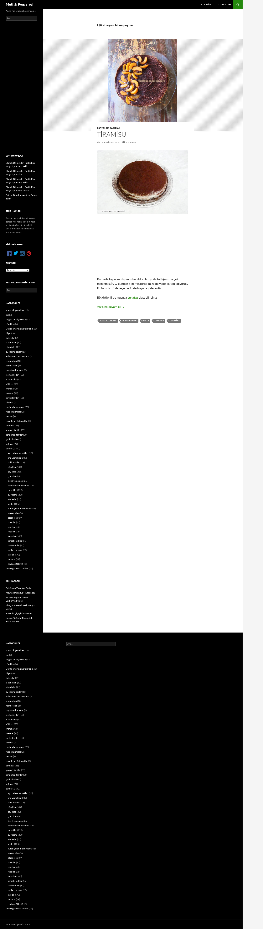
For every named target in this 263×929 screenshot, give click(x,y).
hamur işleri (12, 365)
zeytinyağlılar (14, 564)
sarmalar (10, 425)
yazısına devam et (111, 306)
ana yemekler (14, 458)
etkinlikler (11, 347)
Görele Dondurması (16, 195)
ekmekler (12, 490)
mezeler (9, 393)
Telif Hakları (223, 4)
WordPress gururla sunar (18, 924)
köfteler (9, 384)
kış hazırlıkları (12, 375)
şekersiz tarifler (13, 430)
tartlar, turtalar (15, 550)
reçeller (11, 532)
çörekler (10, 324)
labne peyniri (129, 321)
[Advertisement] (142, 245)
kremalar (10, 389)
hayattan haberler (14, 370)
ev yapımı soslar (14, 352)
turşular (11, 559)
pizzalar (9, 402)
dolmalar (10, 338)
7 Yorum (131, 142)
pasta (145, 321)
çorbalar (12, 476)
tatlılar (115, 128)
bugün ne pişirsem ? (16, 319)
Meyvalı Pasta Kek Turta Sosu (20, 593)
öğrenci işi (13, 518)
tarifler (9, 448)
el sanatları (11, 342)
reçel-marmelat (13, 412)
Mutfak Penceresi (19, 4)
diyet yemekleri (15, 481)
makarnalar (13, 513)
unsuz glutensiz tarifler (17, 568)
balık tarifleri (14, 462)
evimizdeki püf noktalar (17, 356)
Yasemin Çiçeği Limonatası (19, 613)
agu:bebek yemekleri (18, 453)
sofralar (9, 444)
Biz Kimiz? (205, 4)
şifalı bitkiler (12, 439)
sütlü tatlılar (14, 545)
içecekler (12, 499)
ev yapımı (12, 495)
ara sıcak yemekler (15, 310)
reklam (9, 416)
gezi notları (11, 361)
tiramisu (174, 321)
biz (7, 315)
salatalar (12, 536)
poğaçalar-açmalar (15, 407)
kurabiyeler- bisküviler (19, 508)
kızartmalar (11, 379)
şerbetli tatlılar (15, 541)
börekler (12, 467)
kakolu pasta (108, 321)
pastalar (103, 128)
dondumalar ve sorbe (18, 485)
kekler (11, 504)
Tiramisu (111, 135)
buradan (133, 297)
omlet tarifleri (12, 398)
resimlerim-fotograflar (17, 421)
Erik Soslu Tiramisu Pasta (18, 588)
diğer (8, 333)
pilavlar (11, 527)
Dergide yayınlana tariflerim (20, 329)
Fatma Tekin (22, 166)
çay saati (12, 472)
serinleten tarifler (14, 435)
